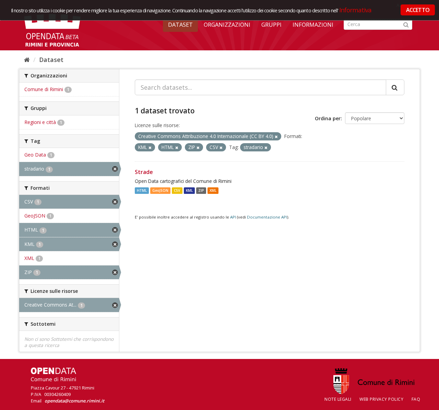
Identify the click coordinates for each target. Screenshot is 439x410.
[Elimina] (276, 136)
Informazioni (313, 24)
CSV (177, 190)
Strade (144, 172)
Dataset (180, 24)
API (233, 217)
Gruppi (271, 24)
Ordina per (328, 118)
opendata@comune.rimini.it (74, 401)
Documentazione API (267, 217)
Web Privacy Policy (381, 399)
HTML (142, 190)
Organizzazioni (227, 24)
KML (189, 190)
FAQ (416, 399)
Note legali (338, 399)
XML (213, 190)
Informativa (355, 9)
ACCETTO (417, 10)
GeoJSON (160, 190)
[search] (395, 87)
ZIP (201, 190)
